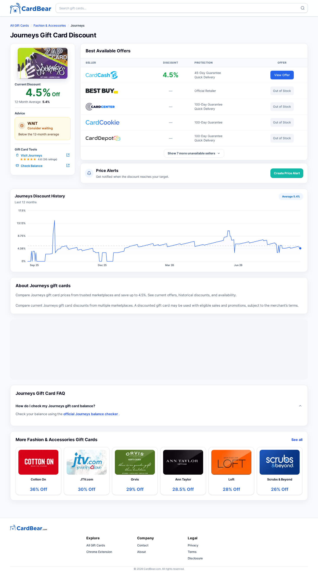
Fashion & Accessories (50, 25)
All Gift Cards (19, 25)
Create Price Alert (287, 173)
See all (296, 439)
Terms (192, 552)
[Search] (302, 8)
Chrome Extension (99, 552)
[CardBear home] (30, 8)
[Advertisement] (159, 349)
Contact (142, 545)
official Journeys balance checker (91, 414)
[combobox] (182, 8)
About (141, 552)
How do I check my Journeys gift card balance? (55, 406)
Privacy (193, 545)
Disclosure (195, 558)
